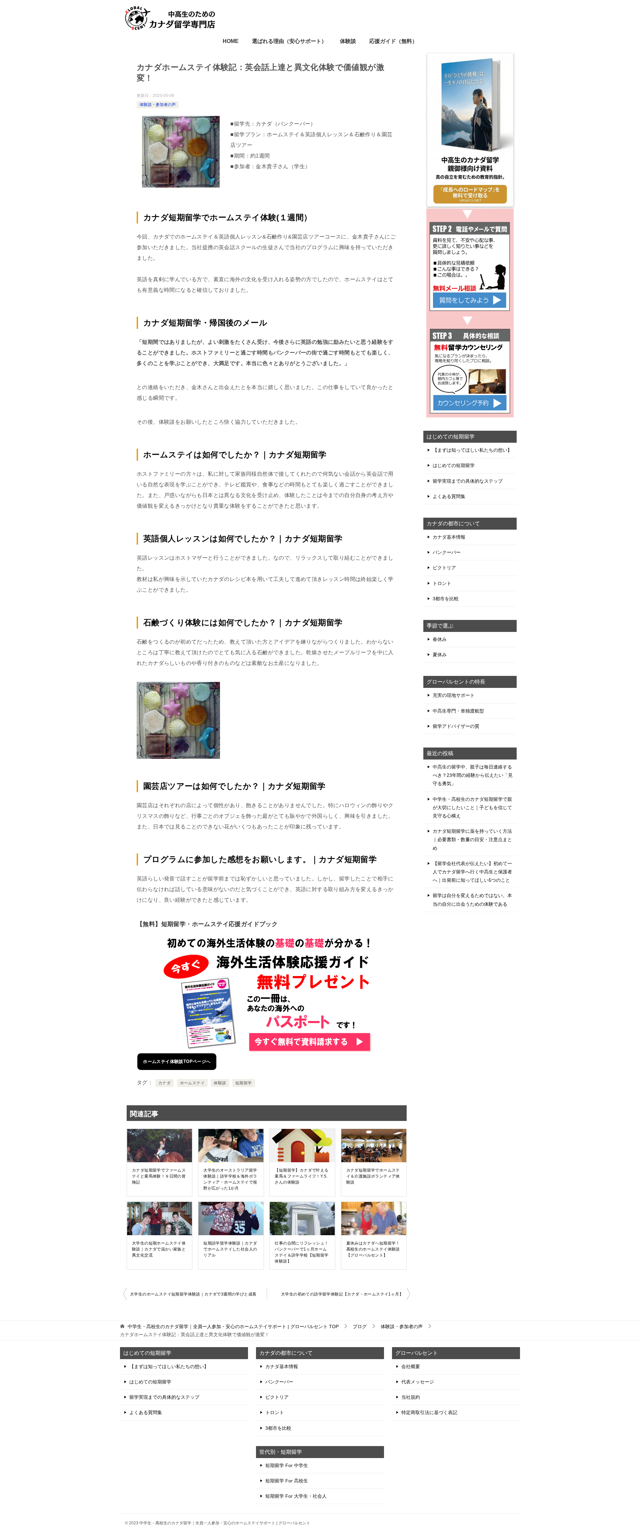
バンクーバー (447, 552)
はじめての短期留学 (454, 465)
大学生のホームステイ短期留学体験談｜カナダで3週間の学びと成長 (193, 1294)
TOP (233, 1326)
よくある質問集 (449, 496)
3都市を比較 (446, 598)
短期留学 (243, 1083)
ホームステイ (192, 1083)
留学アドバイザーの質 (456, 726)
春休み (440, 639)
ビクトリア (444, 567)
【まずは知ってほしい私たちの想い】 (472, 450)
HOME (231, 41)
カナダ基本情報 (449, 537)
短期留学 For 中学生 (286, 1465)
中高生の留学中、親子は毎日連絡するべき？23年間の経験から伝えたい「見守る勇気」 (473, 775)
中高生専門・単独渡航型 (458, 711)
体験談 (348, 41)
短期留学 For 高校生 (286, 1480)
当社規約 (410, 1397)
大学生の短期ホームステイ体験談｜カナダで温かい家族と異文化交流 (159, 1249)
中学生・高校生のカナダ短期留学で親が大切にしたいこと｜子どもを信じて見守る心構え (472, 807)
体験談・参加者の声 (158, 104)
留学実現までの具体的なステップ (468, 481)
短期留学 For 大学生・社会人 (296, 1496)
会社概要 (410, 1366)
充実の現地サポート (454, 695)
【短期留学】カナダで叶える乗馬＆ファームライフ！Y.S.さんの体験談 (301, 1176)
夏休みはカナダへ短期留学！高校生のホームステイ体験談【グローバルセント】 (373, 1249)
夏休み (440, 654)
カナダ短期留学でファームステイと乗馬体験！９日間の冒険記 (159, 1176)
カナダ (164, 1083)
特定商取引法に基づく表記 (429, 1412)
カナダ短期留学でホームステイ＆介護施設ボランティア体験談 (373, 1176)
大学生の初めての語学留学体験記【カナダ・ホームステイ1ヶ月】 (342, 1294)
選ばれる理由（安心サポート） (289, 41)
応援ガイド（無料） (393, 41)
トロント (442, 583)
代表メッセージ (417, 1381)
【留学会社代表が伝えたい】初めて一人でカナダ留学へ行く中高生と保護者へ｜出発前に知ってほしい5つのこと (472, 872)
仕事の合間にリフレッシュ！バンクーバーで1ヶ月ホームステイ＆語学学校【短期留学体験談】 (301, 1252)
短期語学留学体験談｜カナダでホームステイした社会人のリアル (230, 1249)
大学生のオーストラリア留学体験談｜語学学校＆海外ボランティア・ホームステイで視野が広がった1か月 (230, 1179)
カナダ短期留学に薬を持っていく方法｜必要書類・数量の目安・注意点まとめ (472, 839)
